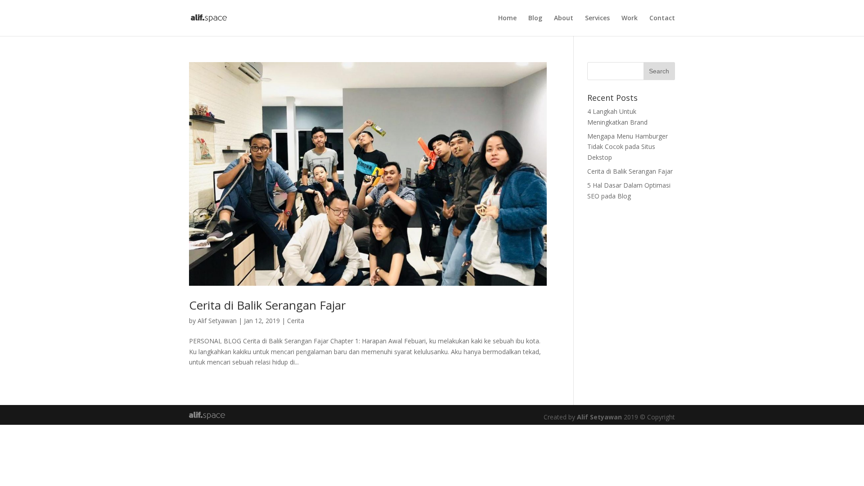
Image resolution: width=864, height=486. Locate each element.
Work (629, 18)
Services (597, 18)
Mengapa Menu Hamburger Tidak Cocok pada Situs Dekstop (627, 147)
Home (507, 18)
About (563, 18)
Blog (535, 18)
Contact (662, 18)
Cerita (295, 320)
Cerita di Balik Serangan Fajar (267, 305)
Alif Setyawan (217, 320)
